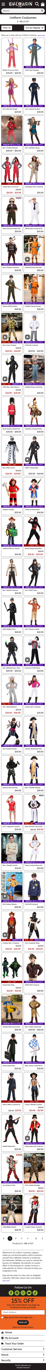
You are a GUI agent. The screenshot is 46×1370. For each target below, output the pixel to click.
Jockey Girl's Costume (32, 707)
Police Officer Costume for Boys (11, 1104)
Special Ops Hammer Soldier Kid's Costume (10, 787)
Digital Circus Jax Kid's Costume (10, 70)
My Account (11, 1338)
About (4, 1354)
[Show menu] (3, 4)
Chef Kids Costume (31, 345)
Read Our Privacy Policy (23, 1327)
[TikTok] (35, 1292)
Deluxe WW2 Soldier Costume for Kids (10, 306)
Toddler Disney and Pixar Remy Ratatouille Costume (33, 387)
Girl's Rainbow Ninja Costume (10, 749)
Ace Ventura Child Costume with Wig (9, 1185)
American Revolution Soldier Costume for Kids (33, 509)
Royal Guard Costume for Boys (11, 429)
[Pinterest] (17, 1292)
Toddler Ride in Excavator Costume (11, 1027)
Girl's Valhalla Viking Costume (32, 148)
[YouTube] (29, 1292)
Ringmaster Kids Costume (34, 1146)
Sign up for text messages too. (18, 1317)
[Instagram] (23, 1292)
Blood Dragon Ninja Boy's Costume (34, 548)
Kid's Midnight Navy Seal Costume (11, 668)
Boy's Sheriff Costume (10, 590)
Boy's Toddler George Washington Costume (32, 787)
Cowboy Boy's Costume (11, 943)
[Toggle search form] (37, 4)
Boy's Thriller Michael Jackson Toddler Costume (12, 148)
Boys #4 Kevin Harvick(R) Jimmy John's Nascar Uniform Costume (34, 826)
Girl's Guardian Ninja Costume (32, 943)
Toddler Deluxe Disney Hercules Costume (33, 306)
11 (36, 1238)
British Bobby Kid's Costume (9, 629)
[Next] (42, 1238)
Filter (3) (7, 28)
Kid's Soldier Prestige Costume (32, 1185)
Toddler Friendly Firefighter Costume (9, 509)
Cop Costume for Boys (32, 109)
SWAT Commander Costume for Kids (31, 468)
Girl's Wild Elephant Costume (10, 707)
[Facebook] (11, 1292)
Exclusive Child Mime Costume (32, 668)
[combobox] (20, 10)
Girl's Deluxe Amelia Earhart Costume (32, 629)
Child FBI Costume (31, 904)
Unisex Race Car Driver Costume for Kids (10, 187)
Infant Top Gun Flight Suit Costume (11, 228)
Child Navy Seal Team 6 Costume (11, 387)
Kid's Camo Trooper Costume (9, 345)
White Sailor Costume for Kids (33, 228)
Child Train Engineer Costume (32, 70)
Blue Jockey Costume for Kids (33, 1065)
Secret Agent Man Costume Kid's (9, 1065)
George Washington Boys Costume (34, 749)
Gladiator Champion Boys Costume (34, 429)
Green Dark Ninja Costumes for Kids (9, 985)
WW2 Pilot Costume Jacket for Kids (32, 985)
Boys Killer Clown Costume (9, 468)
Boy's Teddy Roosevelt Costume (33, 1027)
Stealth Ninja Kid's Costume (9, 1146)
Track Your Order (14, 1343)
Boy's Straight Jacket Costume (10, 865)
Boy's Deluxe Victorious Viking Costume (11, 267)
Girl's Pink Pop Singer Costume (10, 109)
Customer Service (11, 1349)
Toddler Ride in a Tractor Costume (11, 548)
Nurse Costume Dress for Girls (33, 865)
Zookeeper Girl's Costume (34, 187)
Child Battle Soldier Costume (9, 1227)
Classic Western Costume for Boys (34, 1104)
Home (8, 1332)
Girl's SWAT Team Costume (31, 590)
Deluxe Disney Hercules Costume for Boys (33, 267)
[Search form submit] (42, 10)
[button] (43, 4)
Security (6, 1360)
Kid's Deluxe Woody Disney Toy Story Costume (12, 904)
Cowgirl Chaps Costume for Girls (33, 1227)
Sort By (33, 28)
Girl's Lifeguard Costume (11, 826)
